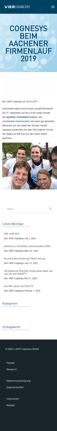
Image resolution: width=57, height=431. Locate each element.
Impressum (13, 398)
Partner (11, 362)
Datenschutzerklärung (19, 380)
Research (12, 369)
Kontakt (11, 405)
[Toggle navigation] (53, 7)
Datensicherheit (15, 387)
